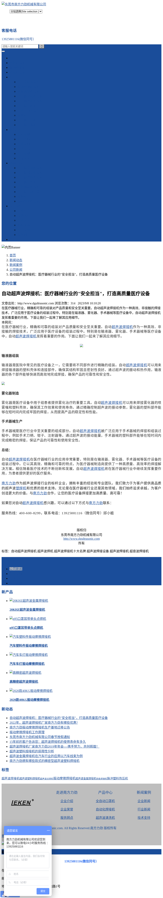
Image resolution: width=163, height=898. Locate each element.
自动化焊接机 (105, 809)
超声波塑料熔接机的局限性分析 (32, 751)
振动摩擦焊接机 (28, 86)
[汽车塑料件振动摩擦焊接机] (30, 636)
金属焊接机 (17, 72)
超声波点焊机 (27, 105)
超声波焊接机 (122, 326)
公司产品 (16, 77)
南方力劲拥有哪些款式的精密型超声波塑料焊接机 (45, 761)
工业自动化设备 (28, 110)
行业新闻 (23, 144)
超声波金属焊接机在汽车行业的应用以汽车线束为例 (46, 756)
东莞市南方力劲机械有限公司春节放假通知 (40, 737)
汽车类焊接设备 (28, 82)
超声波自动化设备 (30, 191)
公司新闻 (23, 139)
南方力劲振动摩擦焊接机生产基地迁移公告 (40, 727)
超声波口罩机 (27, 120)
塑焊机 (21, 487)
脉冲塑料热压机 (117, 778)
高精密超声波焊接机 (24, 681)
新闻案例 (23, 134)
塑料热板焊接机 (28, 187)
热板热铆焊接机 (28, 91)
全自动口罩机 (105, 801)
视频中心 (16, 163)
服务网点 (23, 234)
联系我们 (23, 215)
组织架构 (23, 225)
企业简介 (23, 210)
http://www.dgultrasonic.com (81, 538)
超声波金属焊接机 (30, 96)
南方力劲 (9, 482)
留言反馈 (16, 239)
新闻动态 (16, 260)
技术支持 (23, 148)
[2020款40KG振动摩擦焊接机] (31, 690)
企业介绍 (66, 801)
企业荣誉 (66, 809)
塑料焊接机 (17, 62)
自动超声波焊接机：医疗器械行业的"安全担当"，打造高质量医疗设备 (59, 718)
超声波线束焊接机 (30, 172)
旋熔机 (22, 115)
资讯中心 (16, 129)
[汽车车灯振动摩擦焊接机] (29, 654)
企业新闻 (144, 801)
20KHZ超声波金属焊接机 (27, 609)
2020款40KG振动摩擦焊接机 (29, 699)
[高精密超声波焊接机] (25, 672)
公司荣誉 (23, 230)
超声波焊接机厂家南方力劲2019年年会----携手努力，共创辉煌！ (54, 746)
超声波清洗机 (27, 125)
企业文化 (23, 220)
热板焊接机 (101, 779)
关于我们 (16, 206)
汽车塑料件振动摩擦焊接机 (29, 645)
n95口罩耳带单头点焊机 (26, 627)
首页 (13, 58)
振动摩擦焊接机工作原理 (27, 732)
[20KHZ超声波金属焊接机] (29, 600)
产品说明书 (25, 158)
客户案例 (23, 153)
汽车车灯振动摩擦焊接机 (27, 663)
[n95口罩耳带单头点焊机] (28, 618)
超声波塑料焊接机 (30, 101)
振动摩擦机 (17, 67)
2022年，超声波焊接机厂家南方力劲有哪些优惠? (44, 722)
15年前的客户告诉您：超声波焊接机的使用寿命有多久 (48, 741)
